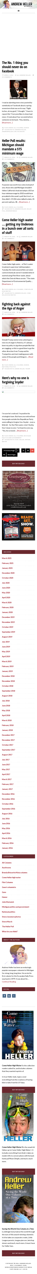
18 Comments (9, 238)
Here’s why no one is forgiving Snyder (15, 379)
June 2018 (6, 706)
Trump (27, 368)
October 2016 (7, 804)
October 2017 (7, 745)
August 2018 (7, 696)
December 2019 (8, 617)
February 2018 (7, 725)
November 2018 (8, 681)
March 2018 (6, 720)
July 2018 (5, 701)
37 (23, 450)
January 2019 (7, 671)
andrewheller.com (9, 131)
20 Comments (9, 314)
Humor (26, 127)
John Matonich (8, 902)
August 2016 (7, 814)
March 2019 (6, 661)
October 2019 (7, 627)
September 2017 (8, 750)
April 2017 (6, 774)
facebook (21, 131)
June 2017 (6, 764)
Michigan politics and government (15, 907)
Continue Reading (9, 982)
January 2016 (7, 848)
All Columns (18, 127)
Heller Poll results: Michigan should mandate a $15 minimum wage (13, 147)
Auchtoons (6, 868)
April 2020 (6, 597)
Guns (4, 892)
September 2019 (8, 632)
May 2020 (6, 593)
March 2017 (6, 779)
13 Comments (9, 159)
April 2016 (6, 833)
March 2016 (6, 838)
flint (17, 439)
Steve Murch (7, 922)
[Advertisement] (18, 35)
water (4, 441)
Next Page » (12, 454)
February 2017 (7, 784)
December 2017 (8, 735)
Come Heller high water (11, 877)
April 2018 (6, 715)
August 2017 (7, 755)
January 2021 (7, 568)
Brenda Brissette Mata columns (14, 872)
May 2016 (6, 828)
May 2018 (6, 710)
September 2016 (8, 809)
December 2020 (8, 573)
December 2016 (8, 794)
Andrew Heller (20, 129)
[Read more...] (7, 122)
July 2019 (5, 642)
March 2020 (6, 602)
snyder (27, 439)
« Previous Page (9, 450)
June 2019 (6, 647)
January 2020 (7, 612)
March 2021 (6, 558)
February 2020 (7, 607)
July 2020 (5, 583)
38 (28, 450)
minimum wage (11, 211)
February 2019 (7, 666)
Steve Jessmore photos (11, 917)
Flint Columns (7, 882)
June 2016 (6, 823)
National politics (9, 367)
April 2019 (6, 656)
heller (21, 439)
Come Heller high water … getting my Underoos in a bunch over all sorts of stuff (17, 226)
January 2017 (7, 789)
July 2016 (5, 819)
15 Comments (7, 77)
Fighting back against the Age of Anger (16, 306)
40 (4, 454)
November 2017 (8, 740)
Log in (25, 1269)
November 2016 (8, 799)
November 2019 (8, 622)
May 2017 (6, 769)
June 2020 (6, 588)
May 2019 (6, 651)
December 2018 (8, 676)
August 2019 (7, 637)
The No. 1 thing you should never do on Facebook (15, 66)
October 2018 (7, 686)
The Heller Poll (8, 926)
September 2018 (8, 691)
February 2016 (7, 843)
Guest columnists (9, 887)
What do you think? (10, 931)
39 (32, 450)
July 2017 (5, 760)
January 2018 (7, 730)
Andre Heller (20, 368)
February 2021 (7, 563)
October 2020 (7, 578)
